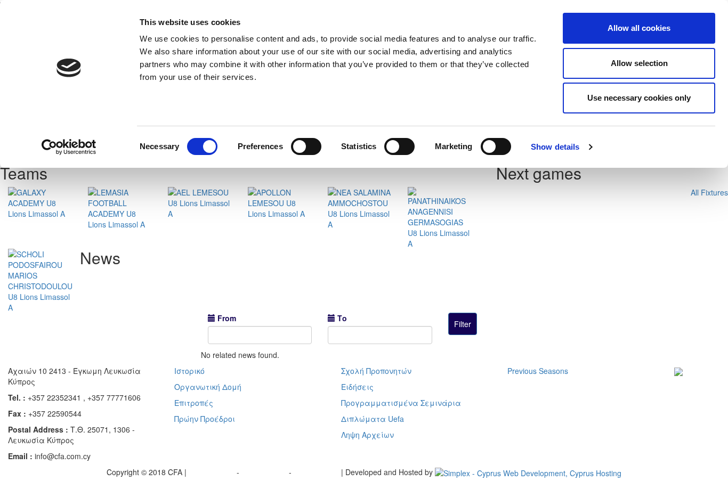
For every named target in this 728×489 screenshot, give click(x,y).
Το (342, 318)
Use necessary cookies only (639, 97)
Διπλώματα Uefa (372, 418)
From (226, 318)
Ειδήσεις (357, 386)
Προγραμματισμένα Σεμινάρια (401, 402)
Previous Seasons (537, 370)
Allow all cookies (639, 27)
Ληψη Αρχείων (367, 434)
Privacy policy (213, 472)
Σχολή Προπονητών (376, 370)
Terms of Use (265, 472)
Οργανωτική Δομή (207, 386)
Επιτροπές (193, 402)
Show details (555, 146)
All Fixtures (709, 192)
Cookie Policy (317, 472)
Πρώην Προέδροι (204, 418)
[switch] (306, 146)
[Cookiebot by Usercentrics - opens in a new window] (69, 147)
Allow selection (639, 63)
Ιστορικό (189, 370)
